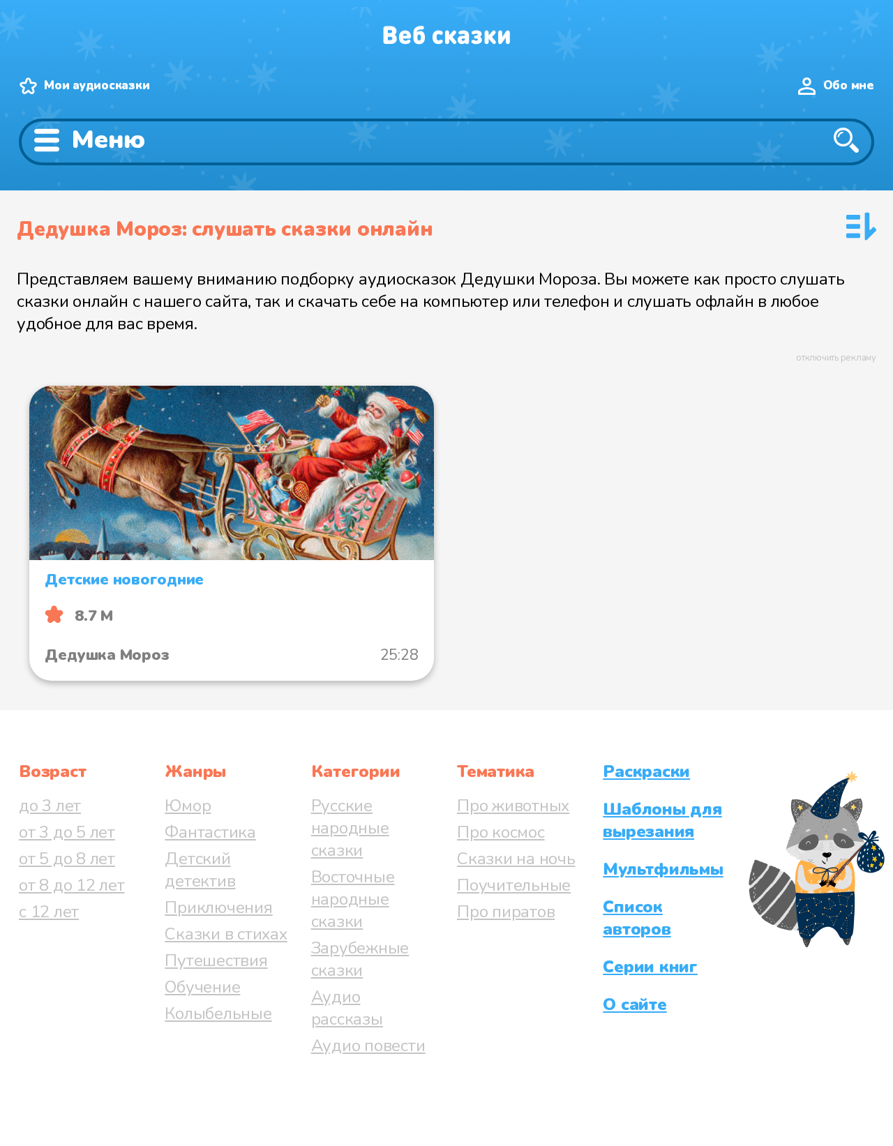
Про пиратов (506, 911)
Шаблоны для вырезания (662, 820)
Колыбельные (218, 1013)
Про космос (501, 832)
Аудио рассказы (347, 1008)
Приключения (218, 907)
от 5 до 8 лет (67, 858)
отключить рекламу (836, 358)
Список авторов (636, 918)
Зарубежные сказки (360, 959)
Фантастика (210, 832)
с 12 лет (49, 911)
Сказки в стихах (226, 934)
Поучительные (514, 885)
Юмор (188, 805)
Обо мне (848, 85)
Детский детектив (200, 869)
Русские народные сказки (350, 827)
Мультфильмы (663, 869)
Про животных (513, 805)
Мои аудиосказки (96, 85)
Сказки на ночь (516, 858)
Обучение (202, 987)
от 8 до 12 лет (72, 885)
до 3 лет (50, 805)
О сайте (634, 1004)
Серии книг (650, 967)
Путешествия (216, 960)
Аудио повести (368, 1045)
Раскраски (646, 771)
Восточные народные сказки (353, 899)
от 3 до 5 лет (67, 832)
